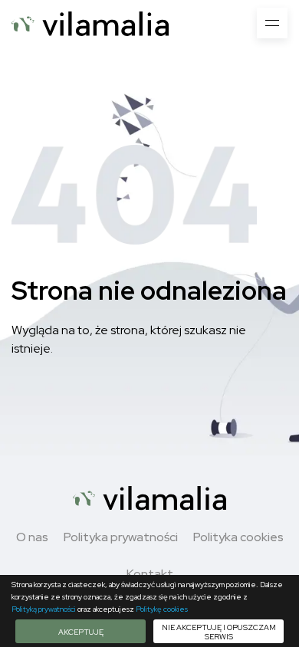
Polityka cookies (238, 537)
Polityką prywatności (44, 609)
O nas (32, 537)
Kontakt (150, 574)
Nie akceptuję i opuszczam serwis (219, 632)
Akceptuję (81, 632)
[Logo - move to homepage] (90, 24)
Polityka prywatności (121, 537)
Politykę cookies (162, 609)
